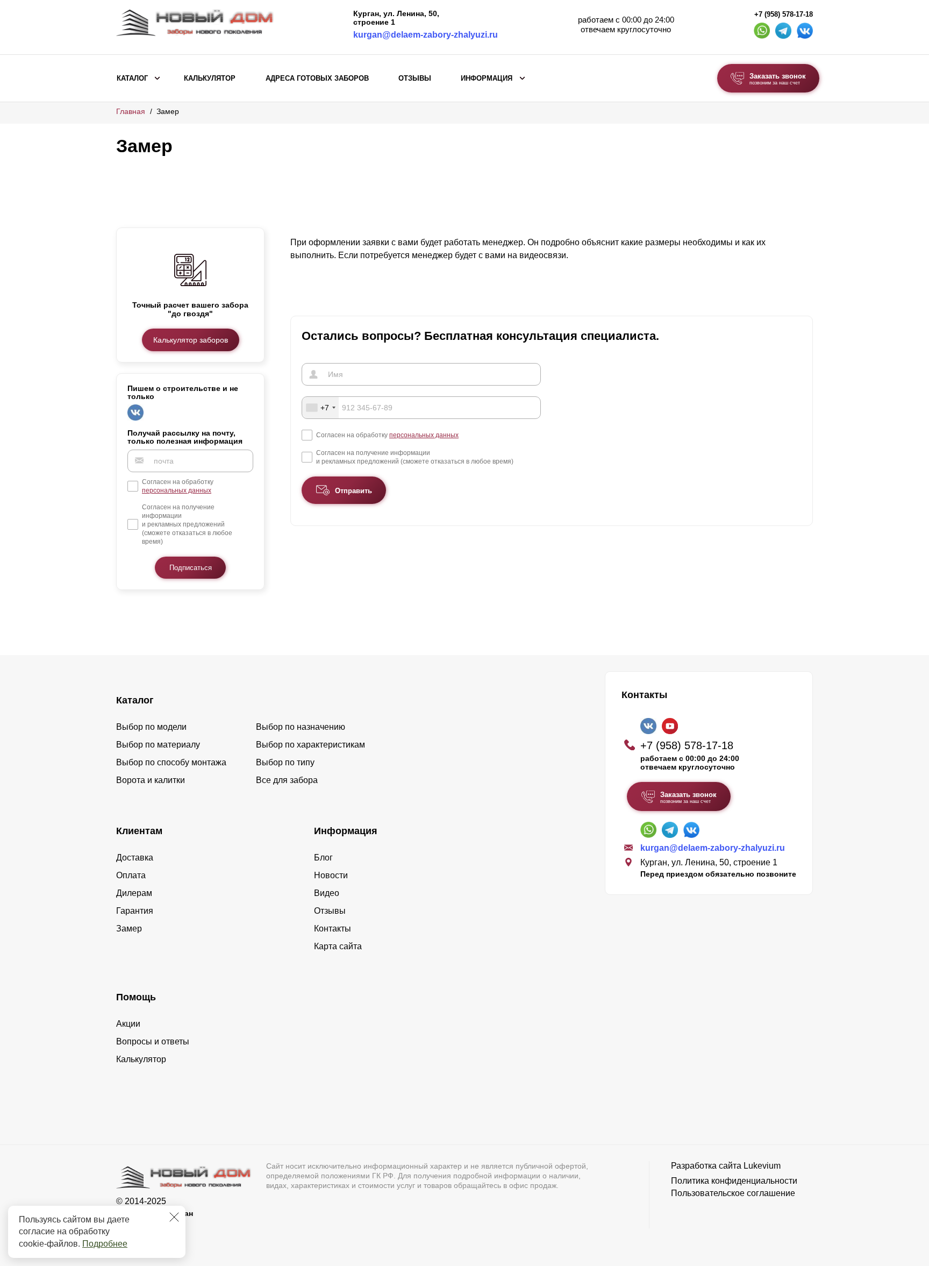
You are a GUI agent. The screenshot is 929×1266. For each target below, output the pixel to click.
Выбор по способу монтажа (171, 762)
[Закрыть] (174, 1217)
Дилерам (134, 893)
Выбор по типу (285, 762)
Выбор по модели (151, 726)
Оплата (131, 875)
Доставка (134, 857)
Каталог (132, 78)
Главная (130, 111)
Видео (326, 893)
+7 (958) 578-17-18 (783, 14)
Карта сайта (338, 946)
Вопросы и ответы (152, 1041)
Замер (129, 928)
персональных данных (176, 490)
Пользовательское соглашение (733, 1193)
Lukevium (762, 1165)
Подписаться (190, 567)
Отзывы (414, 78)
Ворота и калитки (150, 780)
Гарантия (134, 910)
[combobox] (320, 407)
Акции (128, 1023)
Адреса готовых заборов (317, 78)
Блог (323, 857)
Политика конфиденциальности (734, 1180)
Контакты (332, 928)
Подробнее (104, 1243)
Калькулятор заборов (190, 339)
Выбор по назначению (300, 726)
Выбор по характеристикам (310, 744)
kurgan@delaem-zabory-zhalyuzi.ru (425, 34)
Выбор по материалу (158, 744)
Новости (331, 875)
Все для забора (287, 780)
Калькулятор (209, 78)
